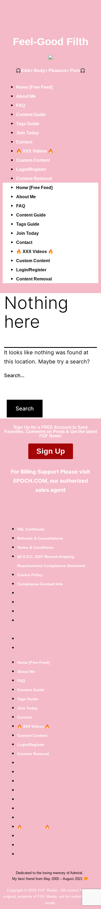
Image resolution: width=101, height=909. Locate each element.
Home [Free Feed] (34, 87)
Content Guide (31, 114)
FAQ (20, 105)
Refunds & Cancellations (40, 538)
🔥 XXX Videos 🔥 (34, 151)
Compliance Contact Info (40, 584)
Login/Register (31, 169)
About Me (26, 96)
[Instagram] (58, 509)
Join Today (27, 133)
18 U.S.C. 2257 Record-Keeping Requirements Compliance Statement (51, 561)
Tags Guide (27, 123)
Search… (14, 375)
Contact (24, 142)
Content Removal (34, 178)
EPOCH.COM (30, 481)
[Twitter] (42, 509)
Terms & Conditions (35, 547)
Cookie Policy (30, 575)
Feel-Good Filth (50, 41)
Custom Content (33, 160)
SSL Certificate (30, 529)
